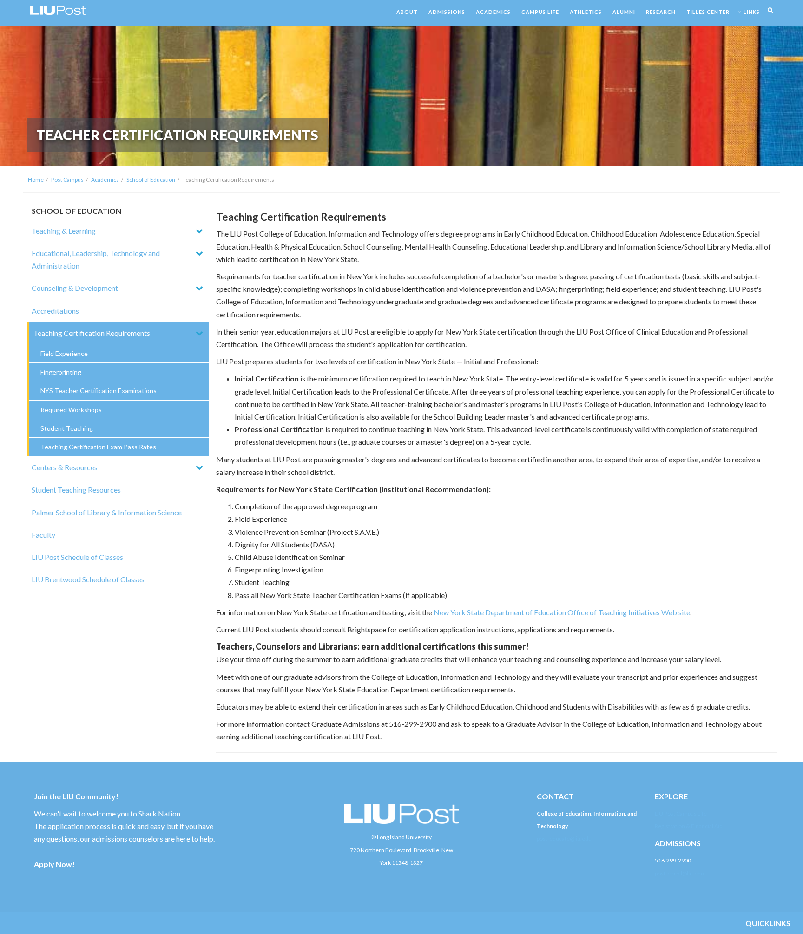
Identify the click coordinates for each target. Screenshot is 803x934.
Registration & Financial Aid (689, 825)
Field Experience (64, 353)
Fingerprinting (60, 372)
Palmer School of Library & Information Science (107, 512)
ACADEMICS (493, 12)
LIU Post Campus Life (681, 813)
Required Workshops (71, 410)
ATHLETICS (586, 12)
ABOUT (407, 12)
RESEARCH (661, 12)
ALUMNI (623, 12)
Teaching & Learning (64, 230)
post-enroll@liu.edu (679, 873)
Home (36, 179)
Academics (105, 179)
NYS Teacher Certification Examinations (98, 391)
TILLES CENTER (708, 12)
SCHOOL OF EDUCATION (76, 210)
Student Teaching (66, 428)
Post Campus (67, 179)
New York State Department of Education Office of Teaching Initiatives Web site (562, 612)
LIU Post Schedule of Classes (77, 557)
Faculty (43, 534)
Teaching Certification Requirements (91, 333)
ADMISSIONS (446, 12)
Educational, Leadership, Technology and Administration (96, 259)
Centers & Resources (65, 467)
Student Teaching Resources (76, 489)
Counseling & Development (75, 287)
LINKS (752, 12)
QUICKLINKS (767, 923)
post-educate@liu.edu (564, 838)
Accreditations (55, 310)
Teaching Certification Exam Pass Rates (98, 447)
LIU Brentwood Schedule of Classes (88, 579)
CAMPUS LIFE (540, 12)
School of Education (150, 179)
